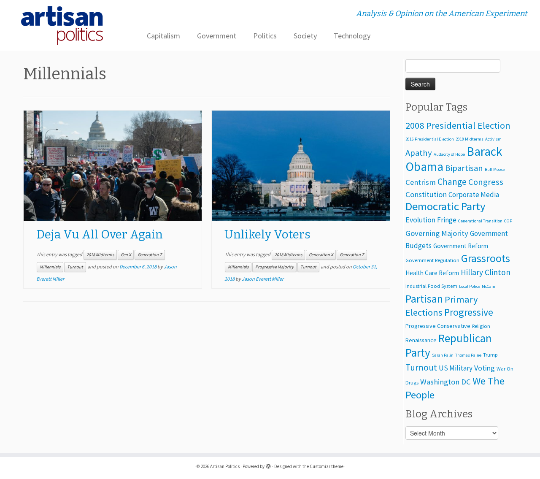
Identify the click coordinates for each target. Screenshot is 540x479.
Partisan (424, 299)
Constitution (426, 194)
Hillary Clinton (485, 272)
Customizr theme (326, 466)
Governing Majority (436, 233)
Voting (484, 368)
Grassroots (485, 258)
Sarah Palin (443, 355)
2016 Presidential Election (429, 139)
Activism (493, 139)
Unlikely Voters (267, 234)
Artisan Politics (225, 466)
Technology (352, 36)
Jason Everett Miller (263, 279)
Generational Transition (480, 221)
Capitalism (163, 36)
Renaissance (421, 340)
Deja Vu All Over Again (99, 234)
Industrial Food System (431, 286)
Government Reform (460, 246)
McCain (488, 286)
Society (305, 36)
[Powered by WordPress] (268, 465)
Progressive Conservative (437, 326)
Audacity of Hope (449, 154)
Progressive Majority (274, 267)
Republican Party (448, 345)
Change (452, 181)
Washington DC (445, 382)
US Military (455, 368)
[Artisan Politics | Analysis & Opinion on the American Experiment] (62, 25)
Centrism (420, 182)
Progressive (468, 312)
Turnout (75, 267)
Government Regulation (432, 260)
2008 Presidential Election (457, 125)
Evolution (420, 220)
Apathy (418, 152)
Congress (485, 181)
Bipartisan (464, 167)
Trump (490, 355)
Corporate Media (473, 194)
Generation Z (150, 254)
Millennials (50, 267)
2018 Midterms (100, 254)
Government (216, 36)
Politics (265, 36)
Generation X (321, 254)
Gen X (126, 254)
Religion (481, 326)
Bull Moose (495, 169)
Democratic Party (445, 206)
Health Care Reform (432, 273)
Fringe (446, 220)
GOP (508, 221)
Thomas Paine (468, 355)
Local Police (469, 286)
